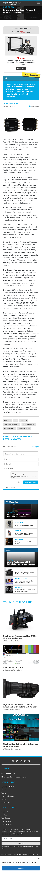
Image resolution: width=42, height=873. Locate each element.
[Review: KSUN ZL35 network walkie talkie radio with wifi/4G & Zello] (9, 532)
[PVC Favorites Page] (35, 502)
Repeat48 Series (29, 424)
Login (36, 447)
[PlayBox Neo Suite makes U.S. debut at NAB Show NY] (21, 727)
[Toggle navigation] (38, 3)
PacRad (4, 815)
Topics (4, 793)
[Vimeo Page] (29, 761)
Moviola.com (6, 821)
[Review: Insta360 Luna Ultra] (9, 524)
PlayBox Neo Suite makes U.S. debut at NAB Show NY (20, 745)
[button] (39, 859)
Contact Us (5, 802)
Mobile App (6, 790)
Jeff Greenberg (16, 670)
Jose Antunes (10, 103)
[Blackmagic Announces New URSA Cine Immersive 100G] (21, 619)
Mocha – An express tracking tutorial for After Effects (24, 581)
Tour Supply (6, 818)
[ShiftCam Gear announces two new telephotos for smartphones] (9, 589)
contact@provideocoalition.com (15, 777)
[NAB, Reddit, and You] (21, 654)
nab (15, 420)
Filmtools (5, 812)
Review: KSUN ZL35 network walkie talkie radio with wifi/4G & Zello (24, 534)
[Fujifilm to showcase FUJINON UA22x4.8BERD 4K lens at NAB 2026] (21, 687)
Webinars (5, 799)
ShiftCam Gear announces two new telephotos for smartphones (25, 591)
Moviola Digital (7, 824)
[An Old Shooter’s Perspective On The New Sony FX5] (9, 572)
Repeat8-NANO (9, 428)
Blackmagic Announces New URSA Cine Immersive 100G (19, 637)
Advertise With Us (8, 787)
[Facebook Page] (13, 761)
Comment (35, 106)
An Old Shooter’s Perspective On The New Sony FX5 (24, 573)
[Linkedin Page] (25, 761)
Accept (21, 868)
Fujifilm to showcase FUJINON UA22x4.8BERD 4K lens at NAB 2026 (20, 706)
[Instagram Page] (21, 761)
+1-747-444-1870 (9, 773)
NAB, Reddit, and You (13, 667)
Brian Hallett (15, 641)
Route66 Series (24, 428)
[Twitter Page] (17, 761)
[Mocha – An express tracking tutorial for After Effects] (9, 580)
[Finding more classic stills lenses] (9, 541)
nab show (23, 420)
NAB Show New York (11, 424)
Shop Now (21, 68)
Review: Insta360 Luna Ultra (24, 525)
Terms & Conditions (28, 846)
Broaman (7, 420)
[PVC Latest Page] (35, 550)
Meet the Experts (8, 796)
